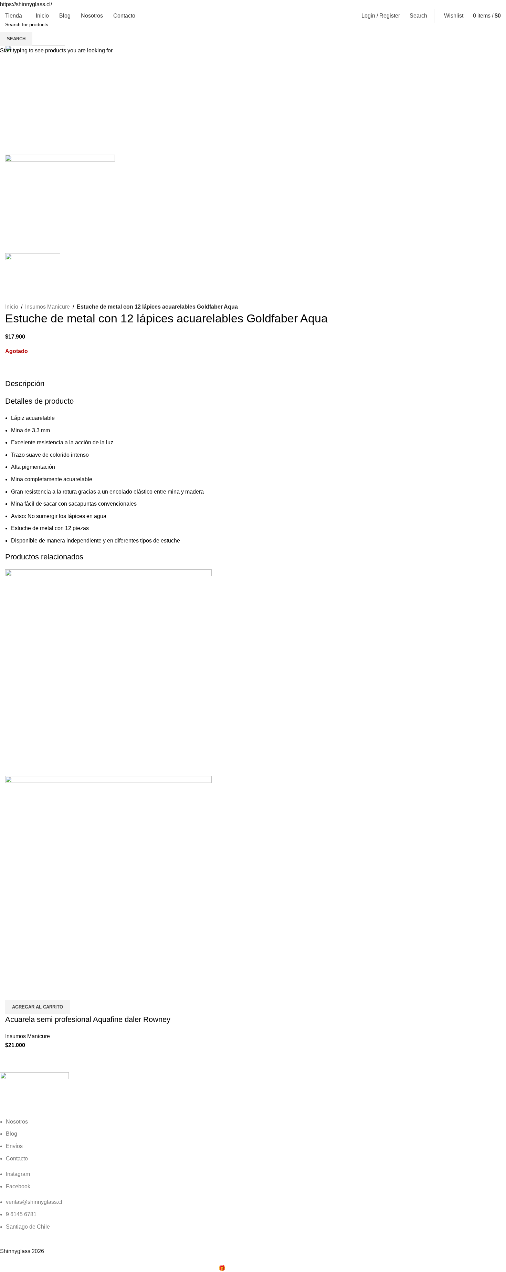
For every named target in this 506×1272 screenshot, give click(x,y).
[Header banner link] (253, 636)
